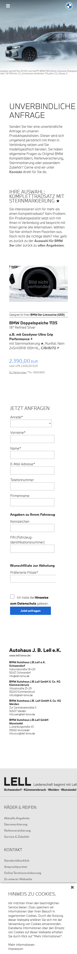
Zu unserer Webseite (18, 879)
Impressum (15, 949)
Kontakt (15, 172)
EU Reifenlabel (17, 372)
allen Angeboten (51, 245)
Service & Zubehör (17, 837)
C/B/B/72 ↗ (50, 348)
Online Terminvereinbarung (22, 873)
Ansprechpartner (16, 867)
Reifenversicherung (17, 830)
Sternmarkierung (16, 824)
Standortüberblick (16, 860)
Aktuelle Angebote (17, 818)
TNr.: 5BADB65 (36, 372)
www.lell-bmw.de (20, 655)
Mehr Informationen (21, 945)
